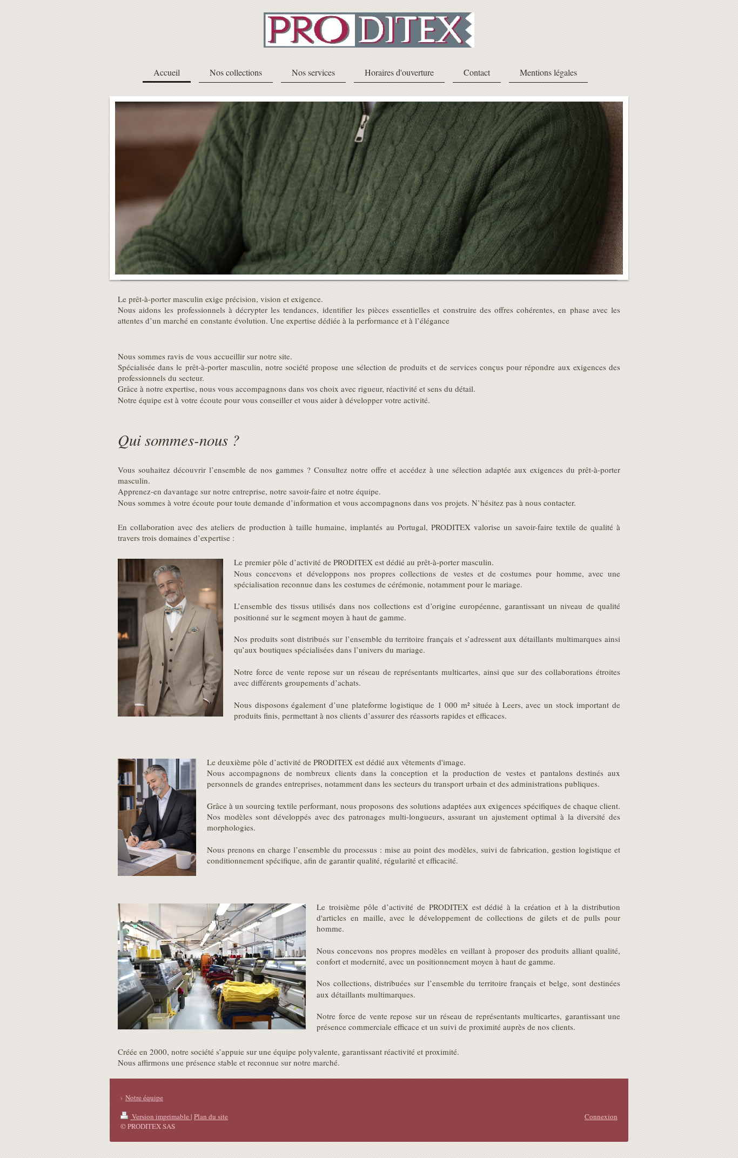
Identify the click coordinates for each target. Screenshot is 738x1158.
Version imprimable (160, 1116)
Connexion (601, 1116)
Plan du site (211, 1116)
